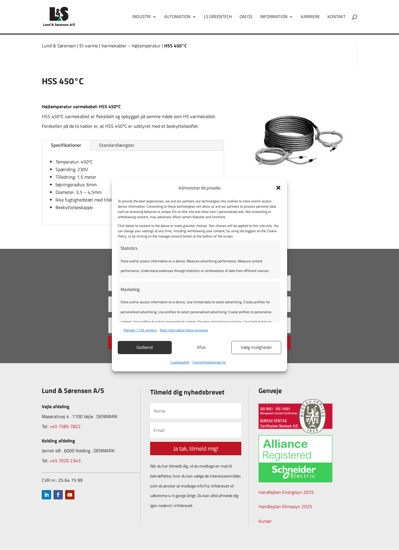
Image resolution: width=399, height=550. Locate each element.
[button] (278, 188)
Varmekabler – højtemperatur (131, 45)
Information (273, 17)
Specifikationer (66, 145)
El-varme (88, 45)
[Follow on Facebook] (58, 494)
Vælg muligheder (256, 347)
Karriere (310, 17)
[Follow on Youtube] (69, 494)
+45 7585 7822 (65, 426)
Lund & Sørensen (59, 45)
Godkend (144, 347)
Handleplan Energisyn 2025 (286, 492)
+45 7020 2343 (65, 460)
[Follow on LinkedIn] (46, 494)
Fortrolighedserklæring (209, 362)
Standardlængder (116, 145)
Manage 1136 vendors (140, 330)
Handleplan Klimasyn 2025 (285, 506)
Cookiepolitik (180, 362)
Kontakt (336, 17)
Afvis (201, 347)
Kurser (265, 521)
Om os (246, 17)
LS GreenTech (218, 17)
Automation (177, 17)
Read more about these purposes (184, 330)
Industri (141, 17)
